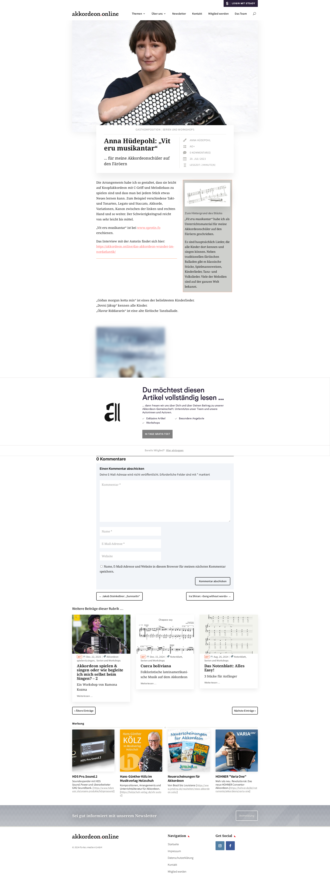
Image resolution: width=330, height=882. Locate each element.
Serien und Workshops (178, 129)
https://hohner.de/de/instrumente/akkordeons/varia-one (236, 789)
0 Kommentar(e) (200, 152)
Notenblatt (176, 656)
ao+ (192, 146)
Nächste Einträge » (245, 710)
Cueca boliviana (156, 665)
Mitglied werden (218, 13)
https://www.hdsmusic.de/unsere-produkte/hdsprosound (93, 789)
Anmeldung (246, 816)
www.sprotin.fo (148, 228)
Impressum (174, 851)
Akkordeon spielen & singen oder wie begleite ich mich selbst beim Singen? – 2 (100, 672)
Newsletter (179, 13)
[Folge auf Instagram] (220, 845)
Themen (137, 13)
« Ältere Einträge (84, 710)
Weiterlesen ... (85, 696)
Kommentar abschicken (213, 581)
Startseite (173, 844)
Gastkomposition (148, 129)
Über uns (157, 13)
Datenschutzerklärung (180, 858)
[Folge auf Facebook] (230, 845)
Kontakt (197, 13)
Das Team (241, 13)
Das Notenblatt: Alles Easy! (224, 667)
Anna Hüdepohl (200, 140)
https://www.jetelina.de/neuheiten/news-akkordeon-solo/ (189, 788)
